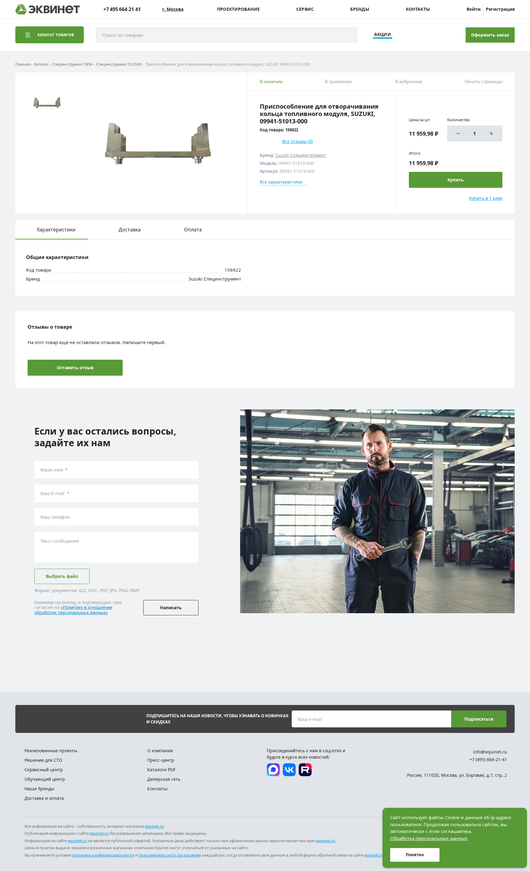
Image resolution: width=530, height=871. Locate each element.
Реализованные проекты (51, 750)
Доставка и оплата (44, 798)
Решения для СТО (43, 760)
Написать (171, 607)
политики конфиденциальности (103, 855)
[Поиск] (346, 35)
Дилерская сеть (163, 779)
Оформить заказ (490, 35)
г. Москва (172, 9)
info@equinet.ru (490, 752)
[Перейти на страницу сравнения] (411, 35)
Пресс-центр (160, 760)
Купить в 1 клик (485, 198)
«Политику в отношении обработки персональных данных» (73, 609)
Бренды (359, 9)
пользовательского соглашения (169, 855)
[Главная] (47, 9)
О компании (160, 750)
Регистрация (500, 9)
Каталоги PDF (161, 769)
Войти (474, 9)
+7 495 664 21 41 (122, 9)
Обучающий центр (45, 779)
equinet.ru (154, 826)
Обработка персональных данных (428, 838)
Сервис (305, 9)
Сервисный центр (44, 769)
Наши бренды (39, 789)
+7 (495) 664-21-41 (488, 759)
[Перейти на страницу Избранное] (428, 35)
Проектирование (238, 9)
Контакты (418, 9)
